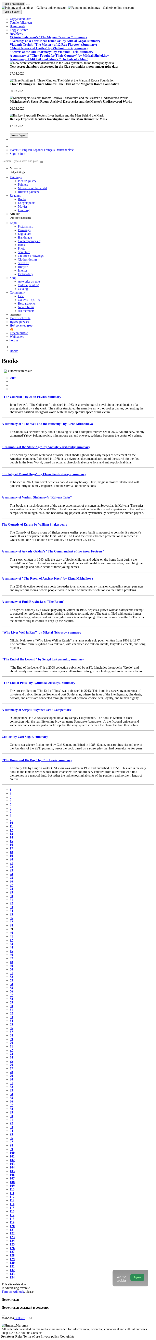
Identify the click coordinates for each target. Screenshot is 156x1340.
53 (11, 980)
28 (11, 888)
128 (12, 1255)
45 (11, 951)
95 (11, 1134)
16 (11, 844)
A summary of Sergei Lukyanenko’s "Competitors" (37, 710)
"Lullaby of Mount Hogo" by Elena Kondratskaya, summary (44, 474)
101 (12, 1156)
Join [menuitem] (22, 153)
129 (12, 1259)
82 (11, 1086)
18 (11, 852)
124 (12, 1240)
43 (11, 943)
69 (11, 1039)
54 (11, 984)
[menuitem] (71, 150)
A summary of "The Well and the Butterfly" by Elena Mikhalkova (47, 424)
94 (11, 1130)
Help (5, 1332)
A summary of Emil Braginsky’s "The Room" (33, 601)
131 (12, 1266)
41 (11, 936)
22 (11, 866)
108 (12, 1182)
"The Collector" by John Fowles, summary (31, 396)
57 (11, 995)
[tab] (14, 378)
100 (12, 1152)
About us (24, 1332)
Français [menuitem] (49, 150)
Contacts (36, 1332)
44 (11, 947)
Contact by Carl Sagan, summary (25, 736)
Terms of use (32, 1336)
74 (11, 1057)
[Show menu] (27, 4)
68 (11, 1035)
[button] (20, 19)
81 (11, 1083)
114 (12, 1204)
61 (11, 1009)
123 (12, 1237)
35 (11, 914)
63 (11, 1017)
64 (11, 1020)
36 (11, 918)
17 (11, 848)
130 (12, 1262)
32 (11, 903)
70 (11, 1042)
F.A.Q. (13, 1332)
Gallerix (19, 1318)
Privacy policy (50, 1336)
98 (11, 1145)
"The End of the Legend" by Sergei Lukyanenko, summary (43, 659)
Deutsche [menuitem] (61, 150)
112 (12, 1196)
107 (12, 1178)
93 (11, 1127)
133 (12, 1273)
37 (11, 921)
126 (12, 1248)
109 (12, 1185)
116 (12, 1211)
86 (11, 1101)
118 (12, 1218)
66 (11, 1028)
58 (11, 998)
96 (11, 1138)
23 (11, 870)
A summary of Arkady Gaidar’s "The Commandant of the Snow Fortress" (53, 551)
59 (11, 1002)
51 (11, 973)
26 (11, 881)
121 (12, 1229)
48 (11, 962)
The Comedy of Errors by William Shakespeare (34, 524)
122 (12, 1233)
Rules (19, 1336)
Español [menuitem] (38, 150)
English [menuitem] (27, 150)
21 (11, 863)
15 (11, 841)
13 (11, 833)
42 (11, 940)
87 (11, 1105)
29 (11, 892)
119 (12, 1222)
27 (11, 885)
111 (12, 1193)
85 (11, 1097)
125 (12, 1244)
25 (11, 877)
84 (11, 1094)
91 (11, 1119)
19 (11, 855)
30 (11, 896)
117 (12, 1215)
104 (12, 1167)
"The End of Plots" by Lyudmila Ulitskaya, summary (38, 682)
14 (11, 837)
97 (11, 1141)
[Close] (41, 162)
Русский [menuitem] (15, 150)
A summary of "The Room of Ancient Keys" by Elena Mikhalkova (47, 578)
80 (11, 1079)
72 (11, 1050)
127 (12, 1251)
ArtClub (20, 215)
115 (12, 1207)
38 (11, 925)
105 (12, 1171)
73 (11, 1053)
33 (11, 907)
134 (12, 1277)
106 (12, 1174)
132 (12, 1270)
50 (11, 969)
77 (11, 1068)
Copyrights (67, 1336)
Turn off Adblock (13, 1291)
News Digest (18, 135)
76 (11, 1064)
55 (11, 987)
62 (11, 1013)
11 (11, 826)
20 (11, 859)
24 (11, 874)
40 (11, 932)
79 (11, 1075)
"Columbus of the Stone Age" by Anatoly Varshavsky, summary (46, 447)
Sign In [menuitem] (14, 153)
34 (11, 910)
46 (11, 954)
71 (11, 1046)
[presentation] (82, 385)
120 (12, 1226)
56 (11, 991)
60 (11, 1006)
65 (11, 1024)
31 (11, 899)
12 (11, 830)
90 (11, 1116)
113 (12, 1200)
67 (11, 1031)
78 (11, 1072)
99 (11, 1149)
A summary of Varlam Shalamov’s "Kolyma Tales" (37, 497)
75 (11, 1061)
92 (11, 1123)
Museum (17, 170)
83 (11, 1090)
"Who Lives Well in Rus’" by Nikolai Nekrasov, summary (41, 632)
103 (12, 1163)
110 (12, 1189)
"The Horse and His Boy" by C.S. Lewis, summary (37, 760)
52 (11, 976)
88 (11, 1108)
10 (11, 822)
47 (11, 958)
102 (12, 1160)
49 (11, 965)
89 (11, 1112)
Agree (137, 1277)
